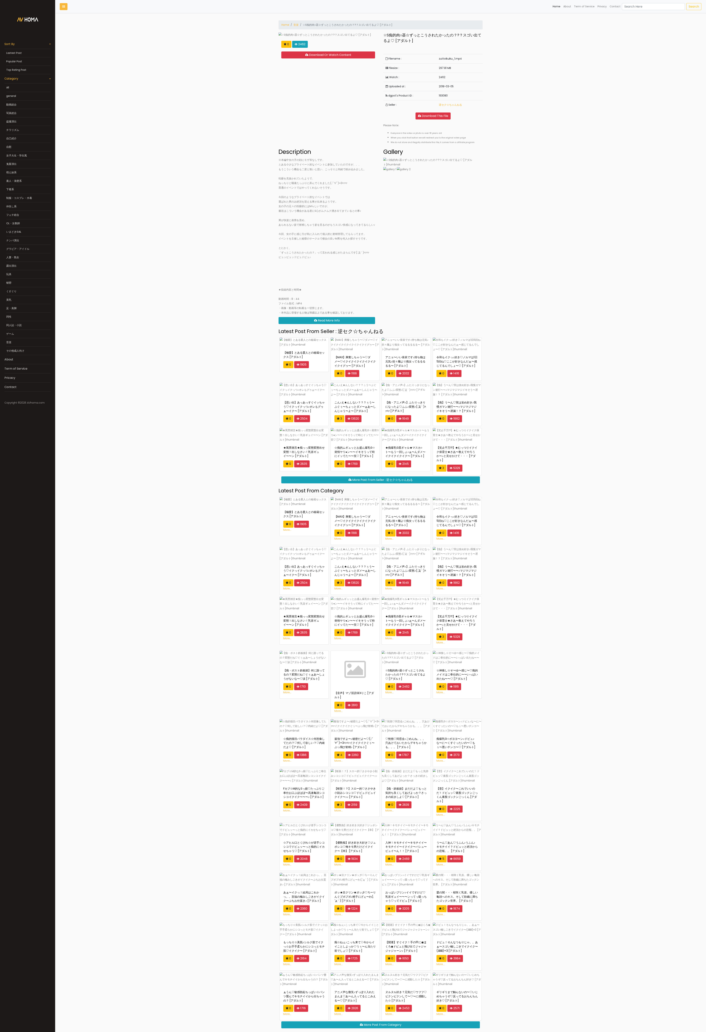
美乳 (8, 300)
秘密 (8, 283)
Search (694, 6)
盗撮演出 (11, 121)
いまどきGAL (13, 232)
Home (556, 6)
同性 (8, 317)
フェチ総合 (12, 215)
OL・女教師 (13, 223)
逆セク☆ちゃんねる (450, 105)
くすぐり (11, 291)
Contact (10, 387)
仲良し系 (11, 206)
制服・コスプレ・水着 (19, 198)
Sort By (9, 44)
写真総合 (11, 113)
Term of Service (15, 368)
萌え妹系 (11, 172)
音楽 (8, 342)
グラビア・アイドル (17, 249)
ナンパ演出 (12, 240)
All (7, 87)
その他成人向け (15, 351)
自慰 (8, 147)
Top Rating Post (16, 70)
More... (287, 530)
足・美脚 (11, 308)
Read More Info (328, 320)
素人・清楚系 (14, 181)
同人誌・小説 (14, 325)
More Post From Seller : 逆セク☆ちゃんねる (382, 480)
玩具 (8, 274)
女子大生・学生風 (16, 155)
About (8, 359)
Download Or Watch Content (329, 55)
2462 (301, 44)
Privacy (602, 6)
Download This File (434, 116)
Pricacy (9, 378)
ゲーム (10, 334)
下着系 (10, 189)
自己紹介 (11, 138)
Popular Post (14, 61)
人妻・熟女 (12, 257)
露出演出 (11, 266)
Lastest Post (14, 53)
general (11, 96)
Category (11, 78)
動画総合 (11, 104)
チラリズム (12, 130)
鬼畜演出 (11, 164)
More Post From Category (382, 1025)
